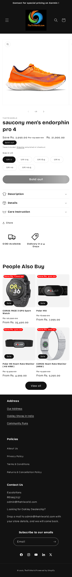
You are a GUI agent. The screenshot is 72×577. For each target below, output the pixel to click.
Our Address (14, 408)
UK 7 (11, 160)
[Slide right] (44, 111)
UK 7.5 (26, 160)
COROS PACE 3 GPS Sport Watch (17, 312)
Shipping (20, 147)
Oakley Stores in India (20, 416)
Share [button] (9, 222)
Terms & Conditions (18, 464)
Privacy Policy (15, 456)
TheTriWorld (30, 570)
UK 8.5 (43, 160)
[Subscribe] (54, 542)
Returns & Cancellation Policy (24, 472)
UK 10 (11, 168)
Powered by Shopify (45, 570)
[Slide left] (28, 111)
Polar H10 (41, 310)
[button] (7, 20)
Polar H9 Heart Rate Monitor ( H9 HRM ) (18, 365)
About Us (12, 448)
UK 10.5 (28, 168)
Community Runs (17, 423)
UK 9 (58, 160)
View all (36, 385)
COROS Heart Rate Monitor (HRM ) (51, 365)
